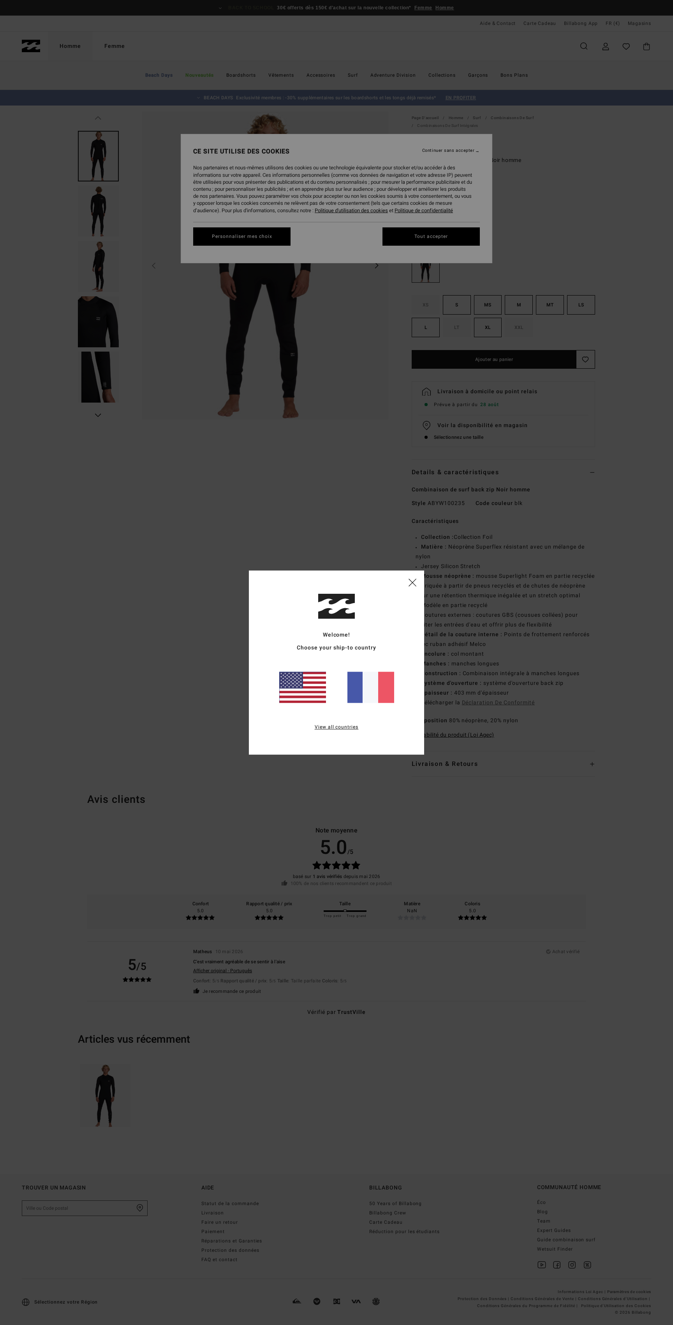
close (412, 582)
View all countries (337, 726)
